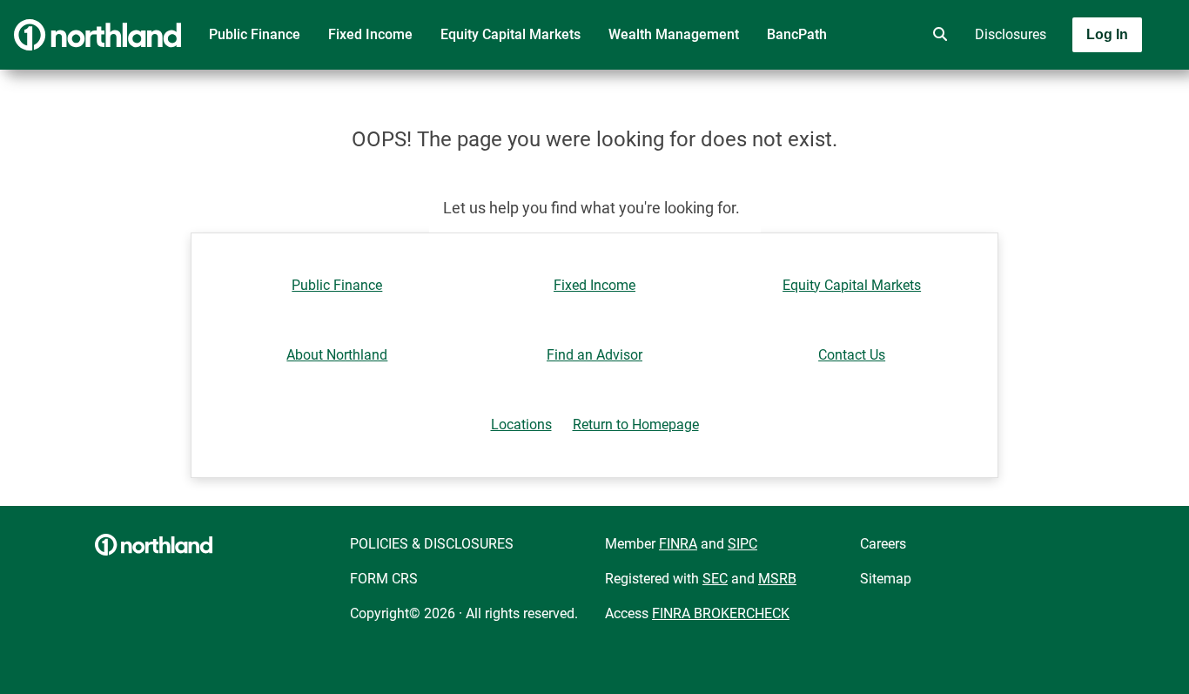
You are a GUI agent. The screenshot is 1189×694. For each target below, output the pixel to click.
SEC (715, 578)
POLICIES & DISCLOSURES (432, 544)
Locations (521, 424)
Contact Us (851, 355)
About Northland (336, 355)
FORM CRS (384, 578)
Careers (883, 544)
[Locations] (887, 34)
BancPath (797, 34)
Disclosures (1010, 34)
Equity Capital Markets (510, 34)
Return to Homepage (636, 424)
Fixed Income (370, 34)
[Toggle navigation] (1051, 84)
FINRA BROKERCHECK (720, 613)
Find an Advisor (594, 355)
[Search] (936, 34)
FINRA (678, 544)
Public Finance (254, 34)
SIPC (742, 544)
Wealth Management (673, 34)
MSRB (777, 578)
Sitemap (885, 578)
